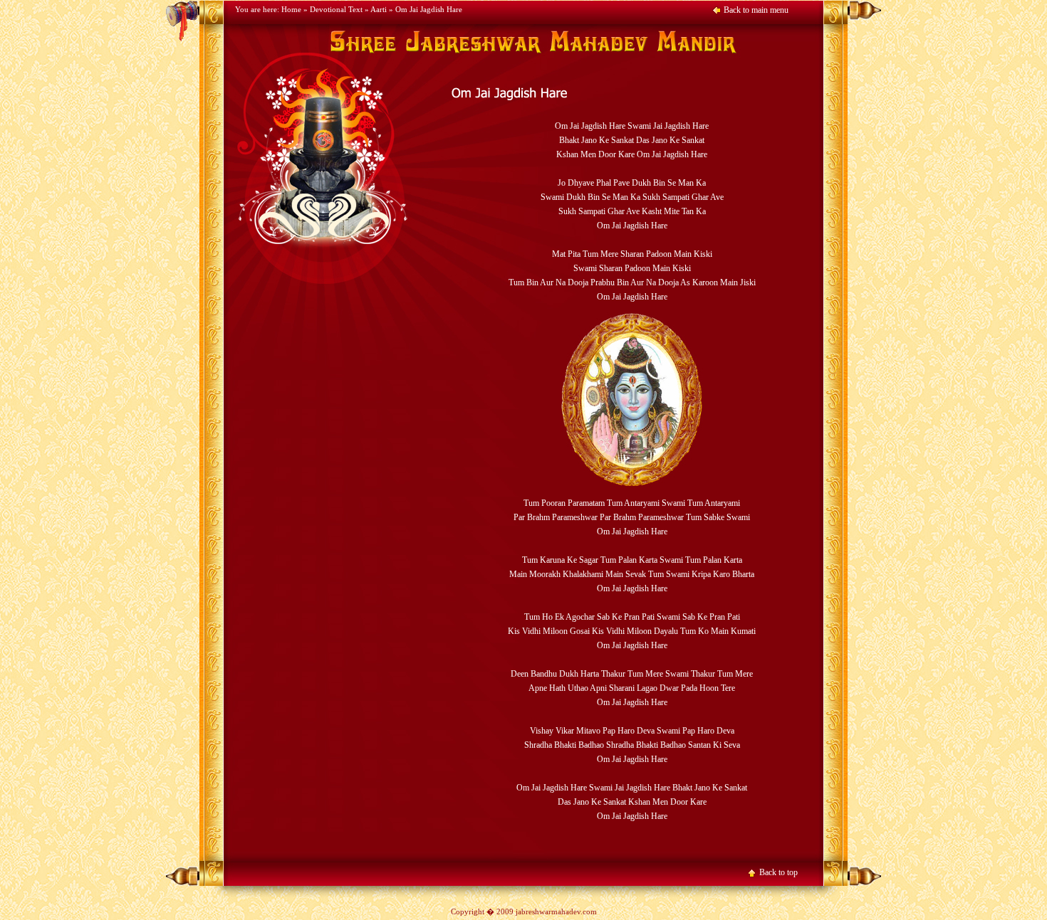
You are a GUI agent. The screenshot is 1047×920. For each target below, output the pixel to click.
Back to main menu (756, 10)
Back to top (778, 872)
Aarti (378, 9)
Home (291, 9)
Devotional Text (336, 9)
